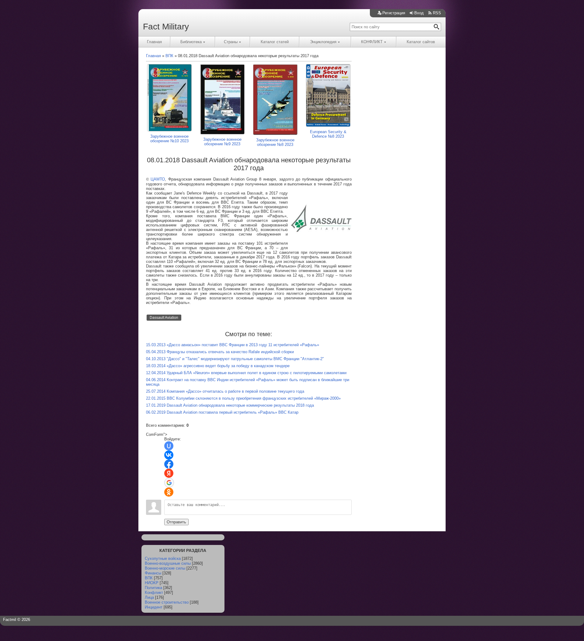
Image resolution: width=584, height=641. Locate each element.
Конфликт (154, 592)
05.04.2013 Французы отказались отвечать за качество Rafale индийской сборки (220, 352)
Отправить (176, 522)
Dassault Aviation (164, 317)
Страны (231, 42)
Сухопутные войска (163, 558)
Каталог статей (275, 42)
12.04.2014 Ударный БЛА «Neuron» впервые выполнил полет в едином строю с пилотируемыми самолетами (246, 372)
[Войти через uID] (168, 445)
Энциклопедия (323, 42)
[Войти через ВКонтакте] (168, 455)
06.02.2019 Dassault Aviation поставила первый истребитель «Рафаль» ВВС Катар (222, 412)
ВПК (149, 578)
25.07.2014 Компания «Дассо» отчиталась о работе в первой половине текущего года (225, 391)
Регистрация (393, 13)
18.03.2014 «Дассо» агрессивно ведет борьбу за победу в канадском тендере (218, 366)
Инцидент (153, 607)
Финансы (153, 573)
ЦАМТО (158, 179)
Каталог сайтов (421, 42)
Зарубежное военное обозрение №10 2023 (169, 138)
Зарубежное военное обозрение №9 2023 (222, 141)
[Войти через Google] (169, 483)
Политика (153, 587)
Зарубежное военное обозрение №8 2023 (275, 142)
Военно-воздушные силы (168, 563)
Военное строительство (167, 602)
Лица (149, 597)
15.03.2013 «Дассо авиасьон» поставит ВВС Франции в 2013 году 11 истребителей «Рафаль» (232, 345)
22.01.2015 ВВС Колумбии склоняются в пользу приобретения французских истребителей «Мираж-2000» (243, 398)
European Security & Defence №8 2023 (328, 134)
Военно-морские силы (165, 568)
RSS (437, 13)
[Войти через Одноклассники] (168, 492)
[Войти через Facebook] (168, 464)
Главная (154, 42)
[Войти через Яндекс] (168, 473)
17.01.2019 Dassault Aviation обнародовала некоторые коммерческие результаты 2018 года (230, 405)
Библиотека (191, 42)
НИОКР (151, 583)
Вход (419, 13)
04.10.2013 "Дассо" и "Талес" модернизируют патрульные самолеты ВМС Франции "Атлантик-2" (235, 359)
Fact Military (166, 26)
